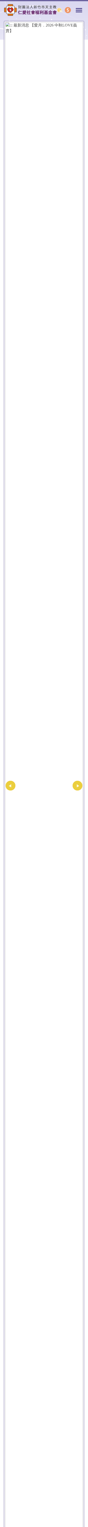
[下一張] (77, 785)
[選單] (79, 8)
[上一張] (10, 785)
